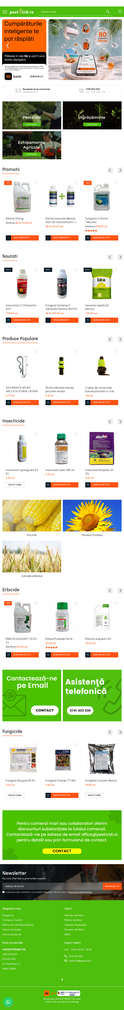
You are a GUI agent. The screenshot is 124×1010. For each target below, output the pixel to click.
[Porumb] (31, 515)
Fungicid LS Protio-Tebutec (97, 220)
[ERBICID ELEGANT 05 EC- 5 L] (22, 617)
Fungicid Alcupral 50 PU (20, 780)
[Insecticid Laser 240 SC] (62, 448)
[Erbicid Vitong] (22, 196)
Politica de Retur (73, 920)
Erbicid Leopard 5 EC (98, 639)
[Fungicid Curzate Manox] (101, 758)
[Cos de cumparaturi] (120, 12)
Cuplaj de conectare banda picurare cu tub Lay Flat (99, 389)
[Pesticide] (31, 115)
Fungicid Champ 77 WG (61, 780)
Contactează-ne (11, 934)
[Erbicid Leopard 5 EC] (101, 617)
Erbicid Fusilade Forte (59, 639)
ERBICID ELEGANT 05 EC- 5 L (22, 640)
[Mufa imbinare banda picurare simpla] (62, 366)
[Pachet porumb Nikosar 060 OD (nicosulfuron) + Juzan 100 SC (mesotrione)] (62, 196)
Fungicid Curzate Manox (101, 780)
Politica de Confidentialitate (80, 892)
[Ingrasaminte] (92, 115)
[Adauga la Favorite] (36, 183)
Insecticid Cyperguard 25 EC (22, 471)
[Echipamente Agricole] (31, 145)
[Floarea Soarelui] (92, 515)
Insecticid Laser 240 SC (60, 470)
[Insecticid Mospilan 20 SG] (101, 448)
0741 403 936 (75, 956)
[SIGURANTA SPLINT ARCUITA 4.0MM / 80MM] (22, 366)
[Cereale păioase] (31, 556)
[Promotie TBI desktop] (62, 49)
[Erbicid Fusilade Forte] (62, 617)
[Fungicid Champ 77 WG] (62, 758)
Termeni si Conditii (12, 920)
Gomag (75, 1002)
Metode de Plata (73, 915)
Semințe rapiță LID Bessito (97, 307)
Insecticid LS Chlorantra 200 (21, 307)
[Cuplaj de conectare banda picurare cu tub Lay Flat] (101, 366)
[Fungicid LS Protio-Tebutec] (101, 196)
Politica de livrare (11, 929)
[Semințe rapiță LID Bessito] (101, 283)
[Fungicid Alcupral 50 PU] (22, 758)
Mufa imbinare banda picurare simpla (60, 389)
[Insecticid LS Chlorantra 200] (22, 283)
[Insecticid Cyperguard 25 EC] (22, 448)
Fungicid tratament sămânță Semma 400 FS (61, 307)
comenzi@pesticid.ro (79, 960)
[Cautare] (108, 11)
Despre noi (8, 915)
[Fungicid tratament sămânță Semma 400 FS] (62, 283)
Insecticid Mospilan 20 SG (99, 471)
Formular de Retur (74, 929)
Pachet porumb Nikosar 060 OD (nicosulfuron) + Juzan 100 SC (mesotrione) (61, 220)
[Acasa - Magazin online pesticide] (22, 12)
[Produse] (5, 12)
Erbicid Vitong (14, 218)
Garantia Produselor (75, 924)
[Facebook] (62, 980)
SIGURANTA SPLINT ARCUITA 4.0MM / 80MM (22, 389)
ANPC (67, 934)
